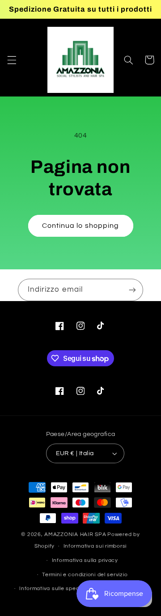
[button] (11, 60)
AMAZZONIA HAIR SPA (75, 534)
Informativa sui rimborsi (95, 546)
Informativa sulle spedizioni (56, 588)
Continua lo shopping (80, 225)
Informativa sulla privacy (85, 560)
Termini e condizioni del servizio (84, 574)
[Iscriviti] (132, 290)
